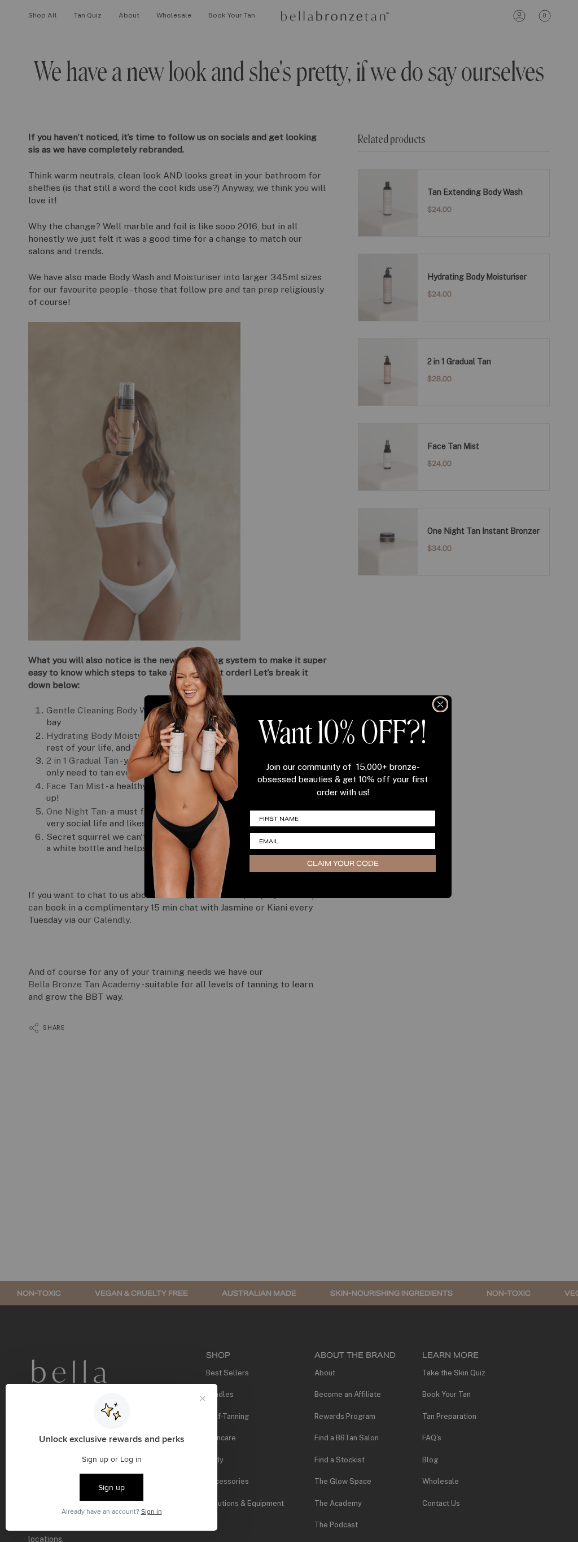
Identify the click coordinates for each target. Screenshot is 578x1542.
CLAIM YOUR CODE (343, 863)
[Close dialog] (440, 704)
